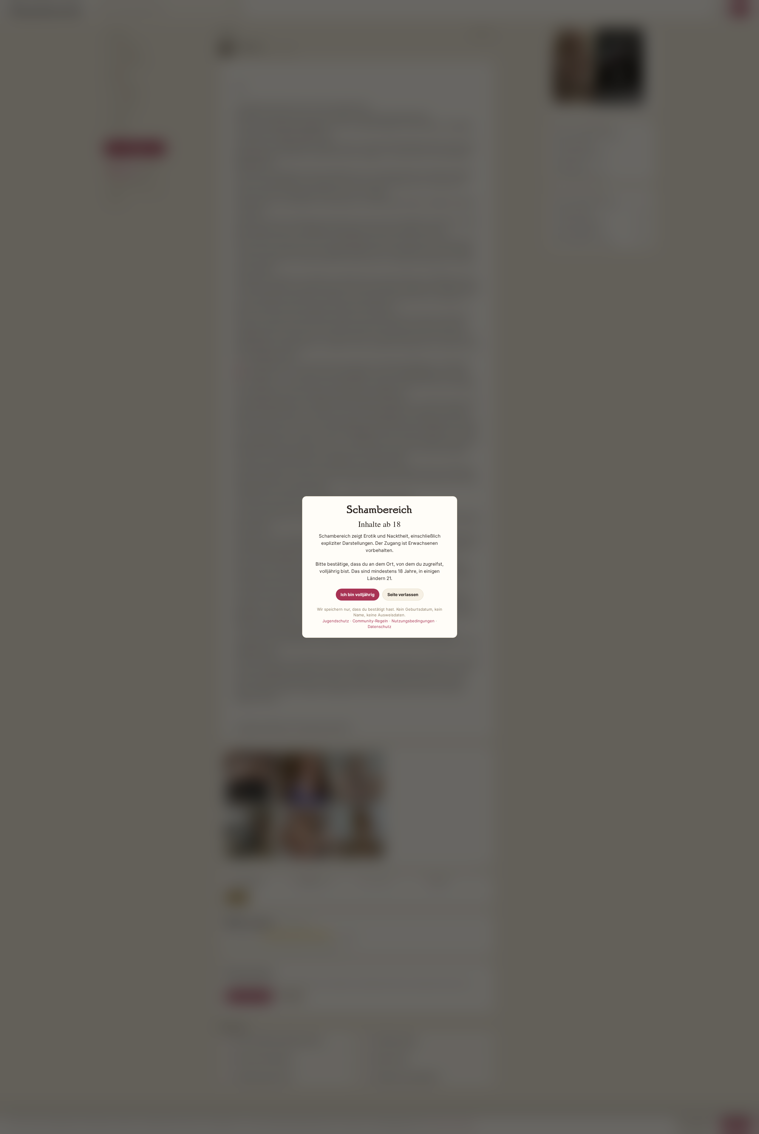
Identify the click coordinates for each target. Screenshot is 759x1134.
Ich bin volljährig (358, 594)
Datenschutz (379, 626)
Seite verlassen (402, 594)
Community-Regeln (370, 620)
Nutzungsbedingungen (413, 620)
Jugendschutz (335, 620)
